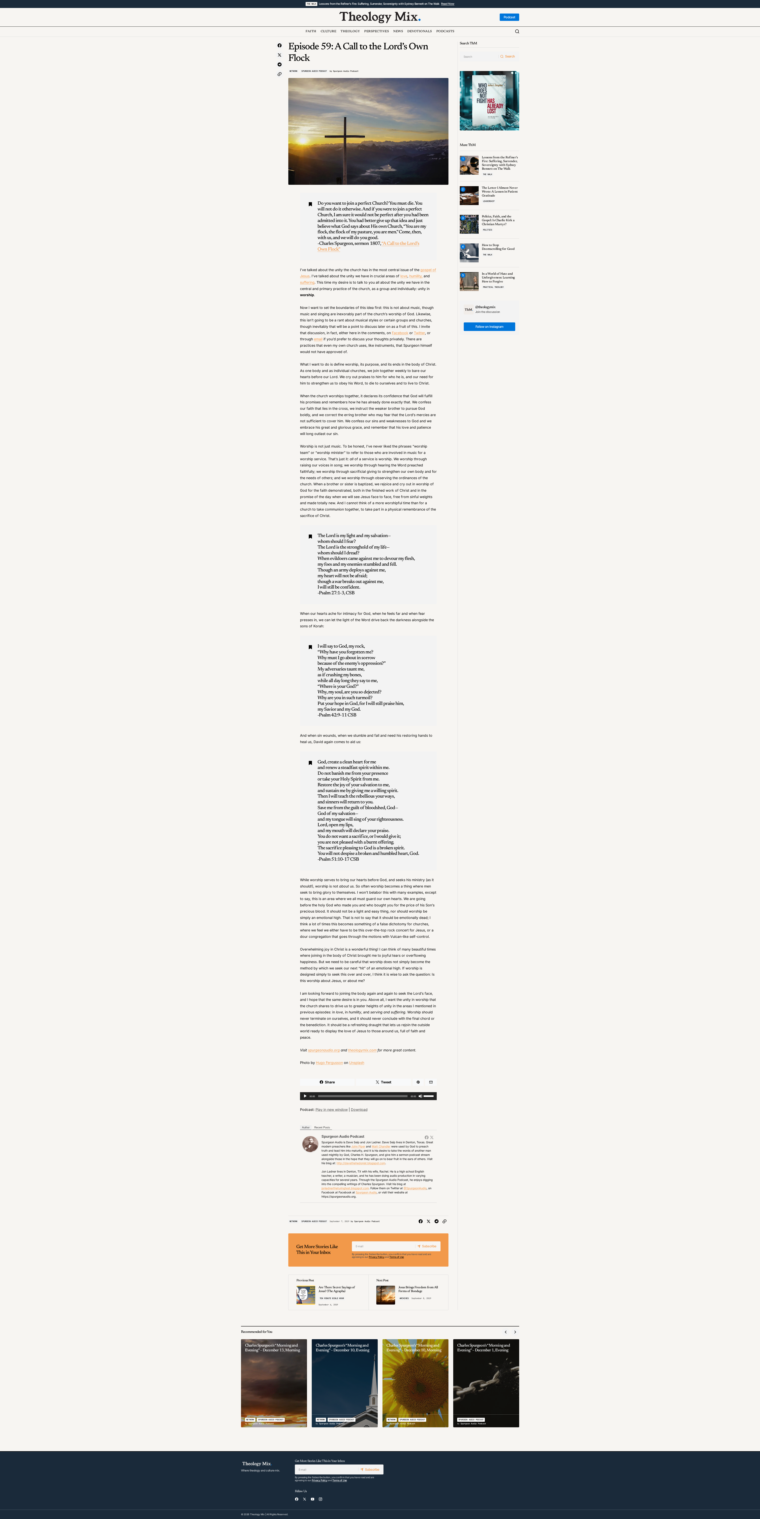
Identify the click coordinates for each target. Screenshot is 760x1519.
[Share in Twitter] (279, 55)
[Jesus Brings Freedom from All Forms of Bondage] (408, 1292)
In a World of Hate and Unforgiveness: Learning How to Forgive (498, 277)
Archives (404, 1298)
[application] (368, 1096)
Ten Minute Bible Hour (332, 1298)
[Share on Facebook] (279, 45)
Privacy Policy (376, 1256)
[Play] (305, 1096)
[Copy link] (279, 74)
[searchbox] (479, 56)
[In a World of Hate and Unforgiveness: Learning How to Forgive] (469, 281)
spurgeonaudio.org (324, 1050)
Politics (487, 230)
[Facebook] (426, 1137)
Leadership (489, 201)
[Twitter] (431, 1137)
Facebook (400, 333)
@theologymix (485, 307)
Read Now (447, 3)
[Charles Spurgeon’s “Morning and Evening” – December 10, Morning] (415, 1383)
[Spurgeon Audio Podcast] (310, 1144)
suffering (307, 282)
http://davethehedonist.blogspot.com (361, 1163)
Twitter (419, 333)
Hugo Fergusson (329, 1063)
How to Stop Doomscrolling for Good (498, 247)
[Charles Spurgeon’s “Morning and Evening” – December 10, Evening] (345, 1383)
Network (293, 71)
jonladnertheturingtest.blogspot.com (345, 1188)
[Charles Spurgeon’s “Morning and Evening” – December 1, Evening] (486, 1383)
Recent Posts (322, 1127)
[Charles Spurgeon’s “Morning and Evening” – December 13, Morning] (274, 1383)
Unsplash (356, 1063)
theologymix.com (362, 1050)
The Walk (311, 4)
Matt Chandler (381, 1146)
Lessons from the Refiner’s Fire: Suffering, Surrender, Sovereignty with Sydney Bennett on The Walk (379, 3)
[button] (517, 32)
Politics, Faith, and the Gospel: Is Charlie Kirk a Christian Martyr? (498, 220)
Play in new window (332, 1109)
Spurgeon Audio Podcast (314, 71)
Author (306, 1127)
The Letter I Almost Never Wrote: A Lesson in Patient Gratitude (500, 191)
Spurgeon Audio (366, 1192)
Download (359, 1109)
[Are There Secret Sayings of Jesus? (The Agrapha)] (328, 1292)
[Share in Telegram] (279, 64)
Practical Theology (493, 287)
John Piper (358, 1146)
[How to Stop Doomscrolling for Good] (469, 252)
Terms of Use (396, 1256)
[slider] (429, 1095)
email (318, 339)
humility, (416, 276)
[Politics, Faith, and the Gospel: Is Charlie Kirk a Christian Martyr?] (469, 224)
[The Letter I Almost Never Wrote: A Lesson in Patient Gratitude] (469, 195)
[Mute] (420, 1096)
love (403, 276)
